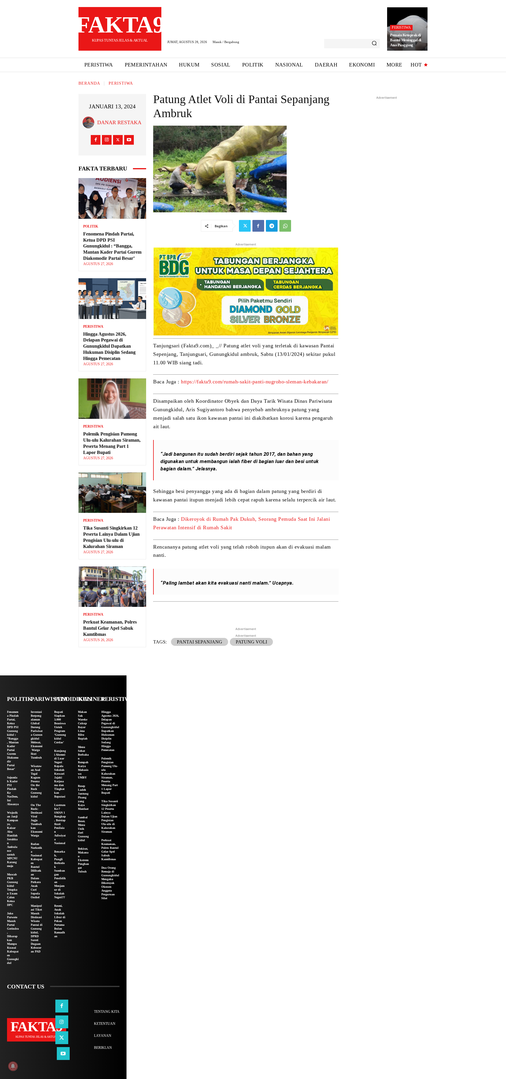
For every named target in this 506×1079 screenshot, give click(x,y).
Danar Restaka (119, 122)
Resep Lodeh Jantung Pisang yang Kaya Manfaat (83, 797)
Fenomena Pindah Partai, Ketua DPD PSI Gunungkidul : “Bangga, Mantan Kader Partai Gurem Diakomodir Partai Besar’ (112, 246)
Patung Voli (251, 641)
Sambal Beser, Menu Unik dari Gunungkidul (83, 829)
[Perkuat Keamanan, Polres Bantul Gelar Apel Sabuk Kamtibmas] (112, 586)
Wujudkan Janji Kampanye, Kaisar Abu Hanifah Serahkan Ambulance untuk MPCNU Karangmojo (12, 839)
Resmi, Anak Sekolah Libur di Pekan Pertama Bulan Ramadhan (59, 921)
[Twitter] (118, 140)
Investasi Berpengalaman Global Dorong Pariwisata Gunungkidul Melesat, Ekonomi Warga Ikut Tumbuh (36, 734)
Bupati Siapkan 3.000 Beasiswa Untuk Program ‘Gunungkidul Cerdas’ (60, 727)
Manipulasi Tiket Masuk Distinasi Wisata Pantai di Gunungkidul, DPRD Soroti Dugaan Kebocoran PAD (36, 928)
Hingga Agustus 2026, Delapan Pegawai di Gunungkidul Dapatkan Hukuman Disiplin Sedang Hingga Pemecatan (109, 346)
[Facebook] (95, 140)
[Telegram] (272, 226)
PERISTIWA (401, 27)
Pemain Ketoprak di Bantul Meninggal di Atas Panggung (405, 40)
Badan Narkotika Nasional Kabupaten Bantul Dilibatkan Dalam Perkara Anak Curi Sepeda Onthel (36, 870)
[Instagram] (107, 140)
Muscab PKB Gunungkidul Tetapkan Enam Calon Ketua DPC (12, 889)
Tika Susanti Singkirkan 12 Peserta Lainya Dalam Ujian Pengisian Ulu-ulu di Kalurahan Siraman (109, 816)
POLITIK (90, 226)
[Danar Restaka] (90, 122)
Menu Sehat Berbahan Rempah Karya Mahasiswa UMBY (83, 762)
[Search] (374, 43)
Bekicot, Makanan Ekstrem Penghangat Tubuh (83, 860)
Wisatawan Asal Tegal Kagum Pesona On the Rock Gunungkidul (36, 781)
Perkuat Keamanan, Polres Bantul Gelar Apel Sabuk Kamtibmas (110, 628)
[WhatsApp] (285, 226)
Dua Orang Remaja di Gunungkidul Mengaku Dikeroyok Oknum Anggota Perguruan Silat (110, 883)
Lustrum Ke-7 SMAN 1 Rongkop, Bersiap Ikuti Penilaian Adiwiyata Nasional (60, 824)
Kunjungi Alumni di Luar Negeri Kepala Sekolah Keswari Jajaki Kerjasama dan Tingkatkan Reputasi (60, 773)
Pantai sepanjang (199, 641)
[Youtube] (129, 140)
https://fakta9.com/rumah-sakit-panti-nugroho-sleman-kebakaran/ (254, 382)
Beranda (89, 83)
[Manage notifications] (13, 1066)
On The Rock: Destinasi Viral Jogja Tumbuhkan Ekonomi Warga (36, 820)
